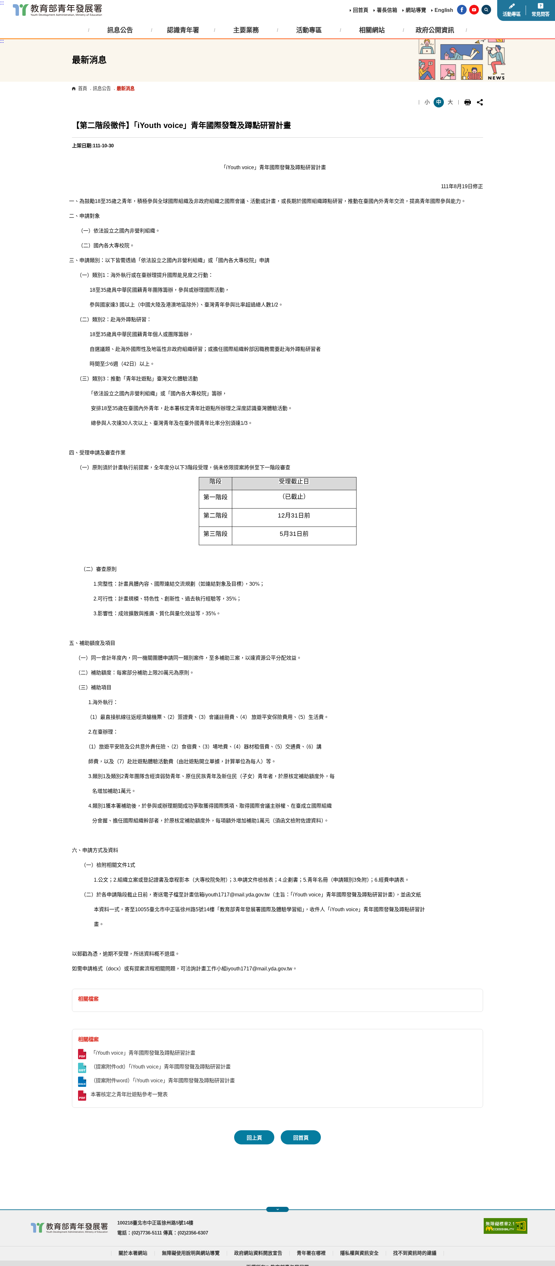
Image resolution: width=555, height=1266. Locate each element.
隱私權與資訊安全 (359, 1253)
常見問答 (541, 14)
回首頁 (360, 10)
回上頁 (254, 1138)
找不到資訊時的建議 (414, 1253)
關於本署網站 (133, 1253)
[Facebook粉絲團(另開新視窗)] (462, 10)
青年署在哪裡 (311, 1253)
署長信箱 (387, 10)
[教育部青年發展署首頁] (57, 10)
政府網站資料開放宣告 (258, 1253)
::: (2, 2)
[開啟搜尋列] (486, 10)
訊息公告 (102, 88)
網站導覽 (416, 10)
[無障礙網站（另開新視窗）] (505, 1232)
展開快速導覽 (277, 1209)
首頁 (82, 88)
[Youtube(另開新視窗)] (474, 10)
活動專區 (512, 14)
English (444, 10)
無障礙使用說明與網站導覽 (191, 1253)
